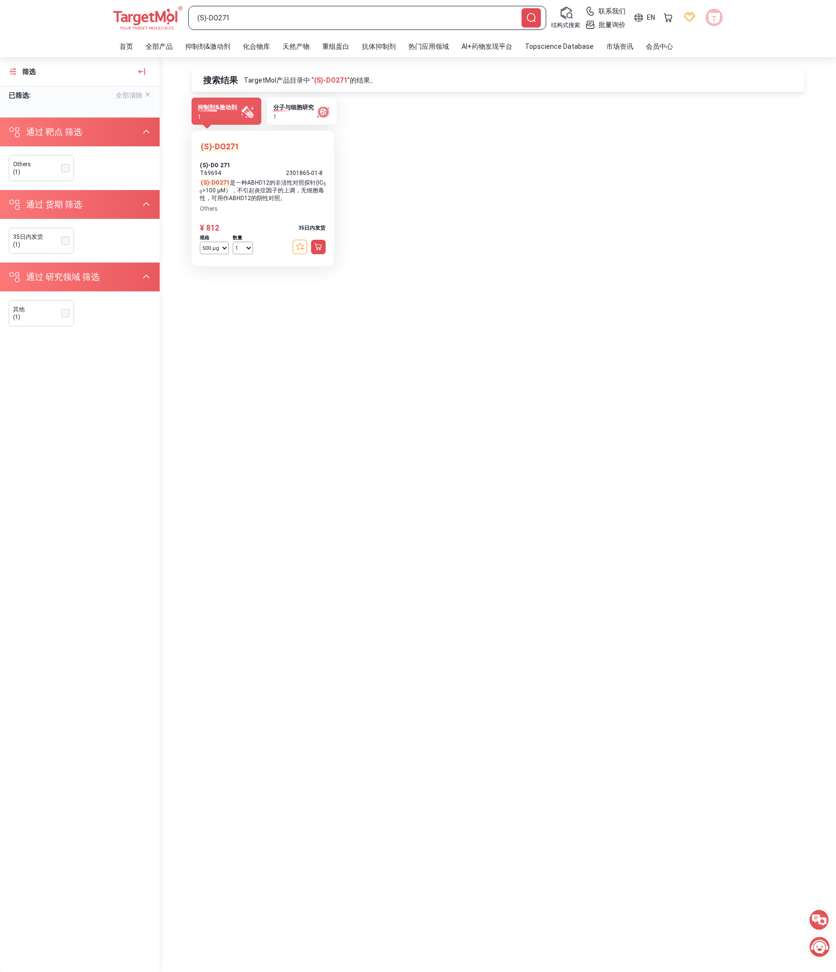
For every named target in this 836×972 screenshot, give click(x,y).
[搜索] (531, 18)
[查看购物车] (668, 17)
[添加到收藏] (300, 247)
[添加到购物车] (318, 247)
